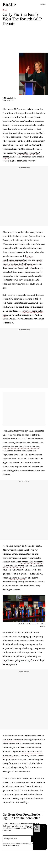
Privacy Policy (14, 845)
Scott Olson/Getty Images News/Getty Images (47, 73)
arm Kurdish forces (12, 739)
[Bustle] (9, 4)
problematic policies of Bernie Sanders (21, 446)
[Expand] (35, 826)
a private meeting (17, 577)
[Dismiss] (44, 826)
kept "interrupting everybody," (17, 660)
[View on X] (24, 408)
